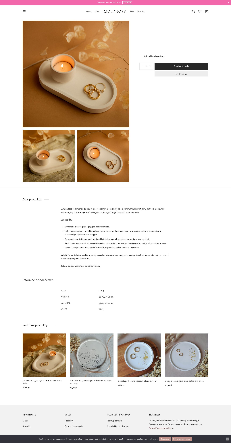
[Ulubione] (200, 11)
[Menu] (24, 11)
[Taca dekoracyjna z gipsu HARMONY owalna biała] (44, 355)
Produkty (69, 420)
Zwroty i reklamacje (74, 426)
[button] (48, 371)
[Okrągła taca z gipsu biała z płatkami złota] (186, 355)
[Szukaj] (193, 11)
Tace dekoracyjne (160, 26)
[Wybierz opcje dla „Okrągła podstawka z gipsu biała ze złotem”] (143, 371)
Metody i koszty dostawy (154, 56)
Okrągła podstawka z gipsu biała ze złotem (137, 380)
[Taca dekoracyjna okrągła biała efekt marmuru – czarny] (91, 355)
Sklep (96, 11)
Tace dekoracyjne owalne (180, 26)
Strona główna (145, 26)
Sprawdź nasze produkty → (161, 428)
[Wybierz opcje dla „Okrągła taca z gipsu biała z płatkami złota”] (191, 371)
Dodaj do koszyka (181, 66)
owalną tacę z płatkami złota (86, 265)
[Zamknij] (229, 3)
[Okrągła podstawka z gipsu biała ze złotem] (139, 355)
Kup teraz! (127, 3)
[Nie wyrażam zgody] (227, 439)
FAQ (132, 11)
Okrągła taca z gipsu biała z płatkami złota (184, 380)
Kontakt (141, 11)
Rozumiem (165, 439)
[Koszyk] (206, 11)
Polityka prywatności (182, 439)
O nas (88, 11)
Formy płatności (114, 420)
